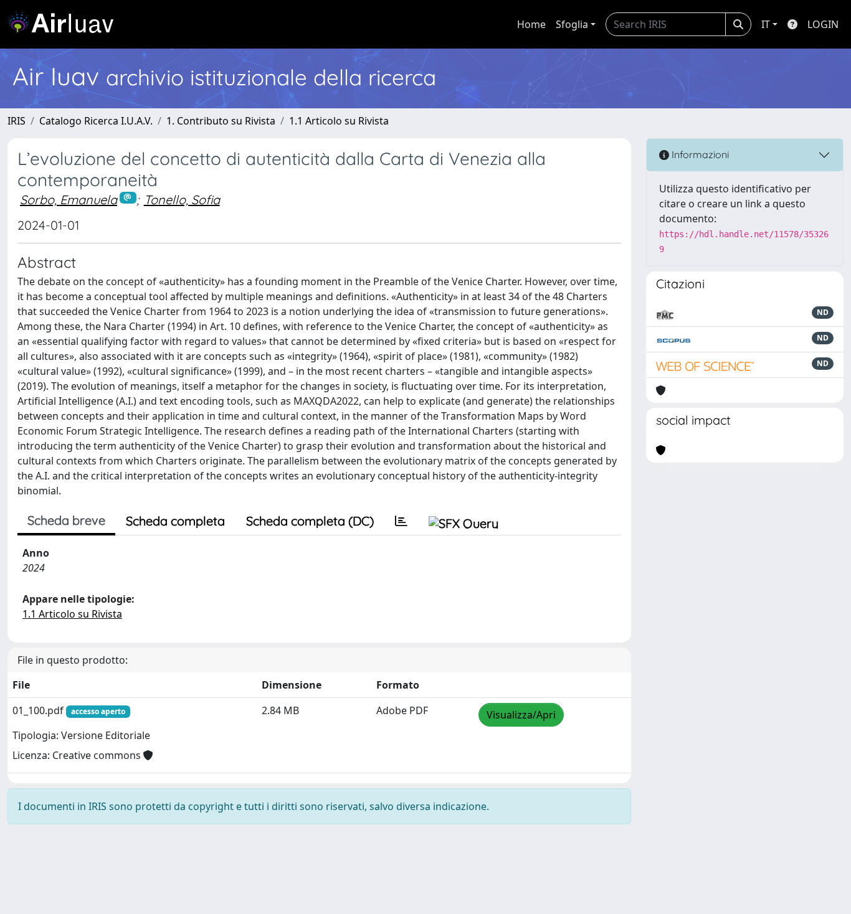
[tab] (401, 521)
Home (531, 24)
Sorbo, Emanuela (68, 199)
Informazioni (699, 154)
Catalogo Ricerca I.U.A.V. (96, 121)
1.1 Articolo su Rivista (339, 121)
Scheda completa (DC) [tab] (310, 521)
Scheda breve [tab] (66, 520)
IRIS (16, 121)
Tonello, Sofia (182, 199)
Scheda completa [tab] (175, 521)
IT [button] (765, 24)
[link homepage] (65, 24)
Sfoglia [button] (572, 24)
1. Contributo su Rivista (220, 121)
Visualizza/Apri (521, 715)
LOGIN (823, 24)
